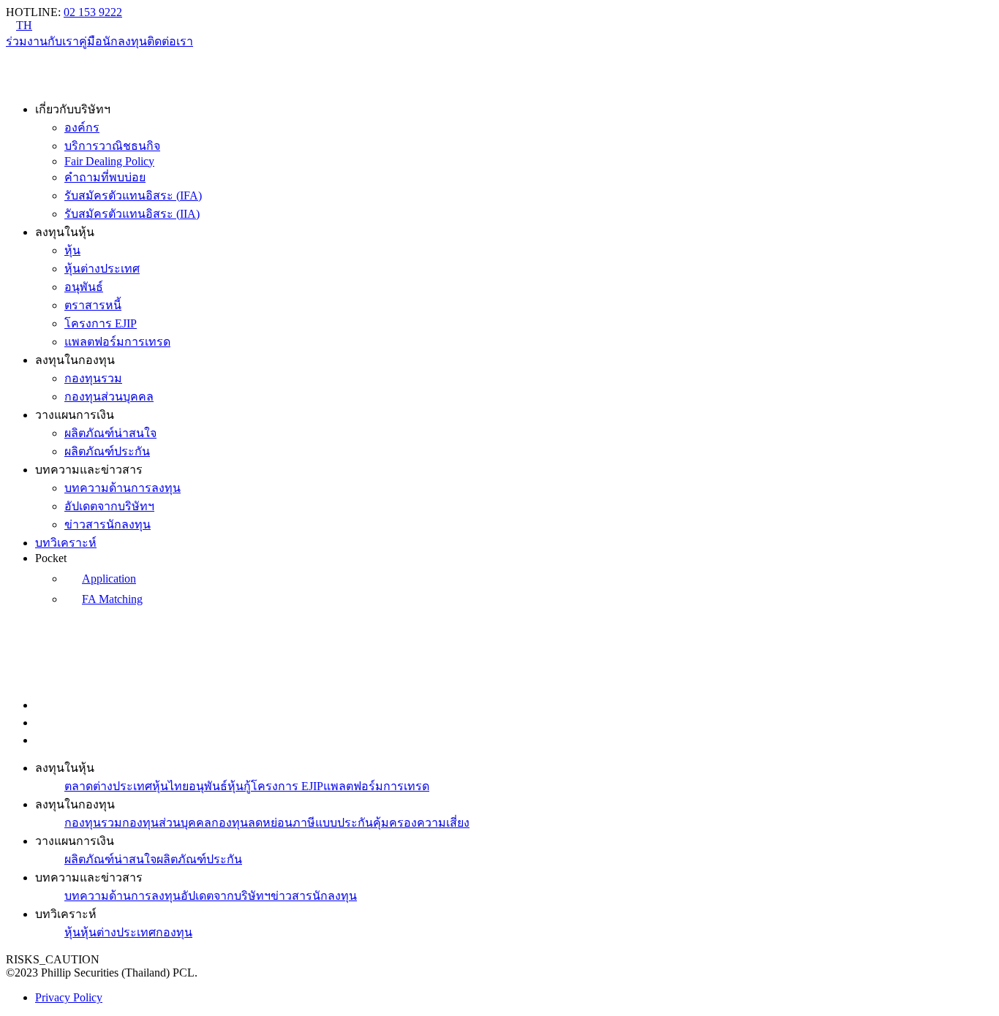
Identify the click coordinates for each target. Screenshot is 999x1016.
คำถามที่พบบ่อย (105, 177)
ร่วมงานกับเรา (42, 41)
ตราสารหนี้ (92, 305)
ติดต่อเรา (170, 41)
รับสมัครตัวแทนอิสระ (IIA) (132, 214)
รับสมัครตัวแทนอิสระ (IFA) (133, 195)
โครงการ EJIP (100, 323)
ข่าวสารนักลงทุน (107, 524)
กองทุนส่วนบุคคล (109, 396)
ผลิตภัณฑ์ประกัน (107, 451)
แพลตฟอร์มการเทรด (117, 341)
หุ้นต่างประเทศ (102, 268)
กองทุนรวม (93, 378)
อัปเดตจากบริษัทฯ (109, 506)
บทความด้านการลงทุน (122, 488)
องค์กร (81, 127)
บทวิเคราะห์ (66, 543)
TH (24, 25)
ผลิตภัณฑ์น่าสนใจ (110, 433)
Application (109, 578)
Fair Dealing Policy (109, 161)
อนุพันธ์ (83, 287)
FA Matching (112, 599)
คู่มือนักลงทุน (113, 41)
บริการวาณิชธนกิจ (112, 146)
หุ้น (72, 250)
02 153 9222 (93, 12)
